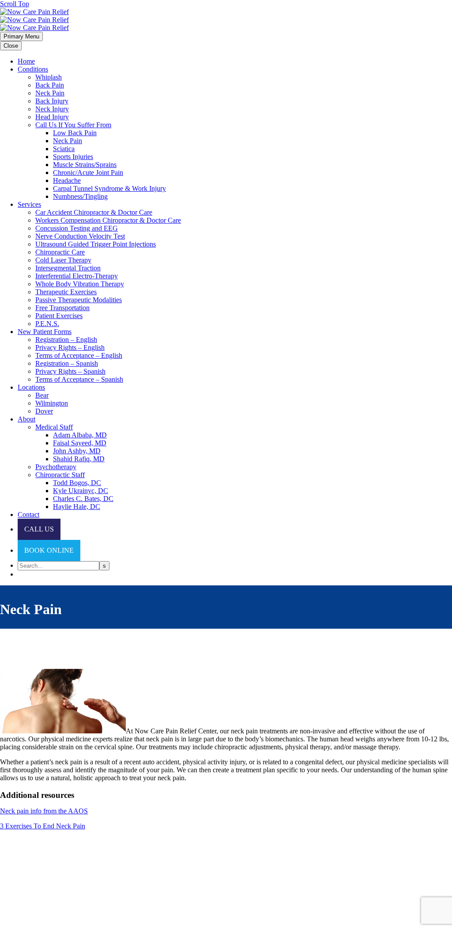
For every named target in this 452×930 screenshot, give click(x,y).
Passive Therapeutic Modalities (78, 300)
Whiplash (48, 77)
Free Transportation (62, 307)
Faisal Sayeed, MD (79, 443)
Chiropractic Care (60, 252)
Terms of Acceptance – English (78, 355)
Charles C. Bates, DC (83, 498)
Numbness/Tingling (80, 196)
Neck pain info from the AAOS (44, 811)
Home (26, 61)
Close (11, 45)
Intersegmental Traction (68, 268)
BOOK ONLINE (49, 550)
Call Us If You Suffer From (73, 125)
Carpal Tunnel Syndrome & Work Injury (109, 188)
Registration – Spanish (66, 363)
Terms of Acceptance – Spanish (79, 379)
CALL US (39, 529)
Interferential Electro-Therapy (76, 276)
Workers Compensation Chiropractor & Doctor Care (108, 220)
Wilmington (51, 403)
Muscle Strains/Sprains (85, 164)
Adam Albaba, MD (80, 435)
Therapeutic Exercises (66, 292)
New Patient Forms (45, 331)
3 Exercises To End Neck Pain (42, 826)
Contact (28, 514)
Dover (44, 411)
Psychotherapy (55, 467)
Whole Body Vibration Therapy (79, 284)
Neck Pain (49, 93)
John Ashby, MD (77, 451)
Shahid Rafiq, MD (79, 459)
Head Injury (52, 117)
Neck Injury (52, 109)
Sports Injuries (73, 156)
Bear (42, 395)
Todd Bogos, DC (77, 482)
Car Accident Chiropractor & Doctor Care (93, 212)
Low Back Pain (75, 133)
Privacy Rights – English (70, 347)
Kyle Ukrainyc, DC (80, 490)
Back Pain (49, 85)
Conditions (33, 69)
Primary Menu (21, 36)
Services (29, 204)
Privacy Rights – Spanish (70, 371)
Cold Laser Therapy (63, 260)
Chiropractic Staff (60, 474)
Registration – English (66, 339)
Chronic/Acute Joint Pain (88, 172)
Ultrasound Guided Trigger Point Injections (95, 244)
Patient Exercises (59, 315)
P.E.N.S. (47, 323)
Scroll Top (14, 4)
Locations (31, 387)
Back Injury (51, 101)
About (26, 419)
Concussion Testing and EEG (76, 228)
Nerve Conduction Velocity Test (80, 236)
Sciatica (64, 148)
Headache (67, 180)
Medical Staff (54, 427)
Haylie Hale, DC (76, 506)
